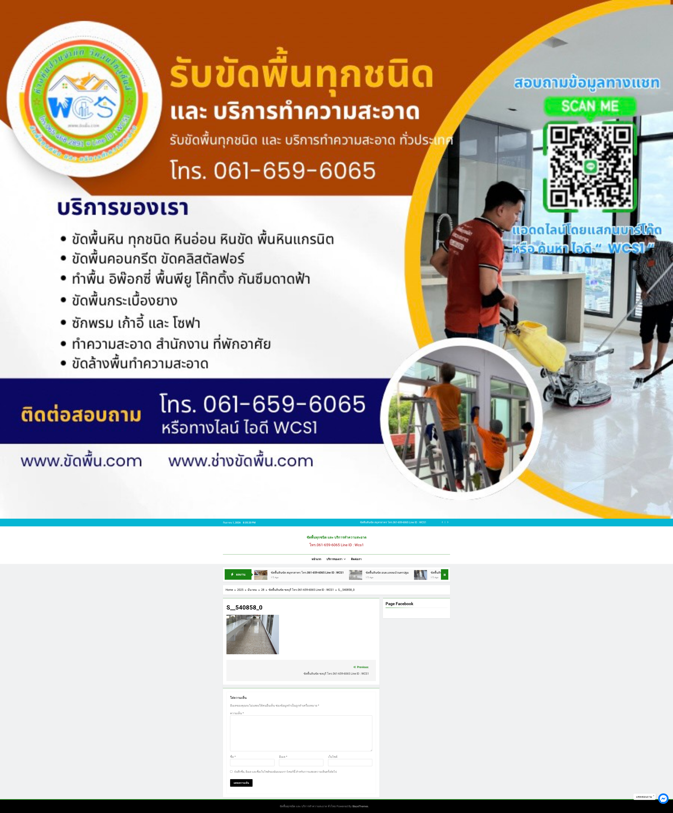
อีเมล (283, 756)
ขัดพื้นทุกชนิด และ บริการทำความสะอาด (336, 537)
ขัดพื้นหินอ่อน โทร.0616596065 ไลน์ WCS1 (402, 522)
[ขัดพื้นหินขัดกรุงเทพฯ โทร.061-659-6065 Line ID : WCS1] (367, 576)
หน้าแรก (316, 559)
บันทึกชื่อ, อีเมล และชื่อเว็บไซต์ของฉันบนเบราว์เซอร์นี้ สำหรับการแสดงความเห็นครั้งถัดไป (285, 771)
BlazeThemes (360, 806)
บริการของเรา (334, 559)
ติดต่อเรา (356, 559)
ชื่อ (233, 756)
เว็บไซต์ (332, 756)
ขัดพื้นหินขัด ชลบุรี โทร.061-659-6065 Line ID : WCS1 (323, 572)
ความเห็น (237, 713)
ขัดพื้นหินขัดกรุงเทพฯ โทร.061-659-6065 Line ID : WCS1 (412, 572)
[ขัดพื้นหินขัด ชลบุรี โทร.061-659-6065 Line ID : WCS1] (279, 576)
